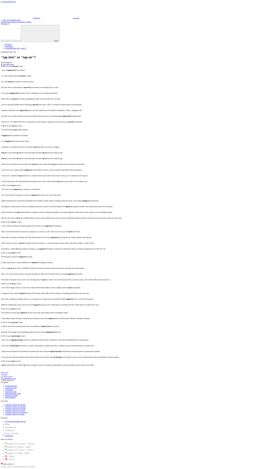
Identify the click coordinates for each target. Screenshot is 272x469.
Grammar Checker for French (15, 410)
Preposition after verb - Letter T (15, 48)
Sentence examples (11, 395)
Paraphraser (9, 436)
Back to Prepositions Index (12, 20)
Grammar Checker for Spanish (15, 407)
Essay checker (12, 433)
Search (56, 41)
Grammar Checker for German (15, 408)
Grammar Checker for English (15, 405)
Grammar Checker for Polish (14, 414)
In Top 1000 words (7, 64)
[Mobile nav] (2, 20)
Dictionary (8, 44)
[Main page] (8, 2)
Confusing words (11, 388)
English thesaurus (11, 386)
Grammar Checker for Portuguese (16, 412)
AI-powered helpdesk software (15, 421)
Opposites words (10, 392)
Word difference (10, 397)
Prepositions (9, 46)
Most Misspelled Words (13, 394)
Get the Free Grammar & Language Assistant (16, 22)
